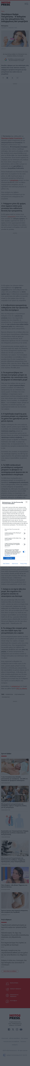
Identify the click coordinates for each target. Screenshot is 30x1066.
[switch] (24, 533)
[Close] (27, 502)
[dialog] (15, 533)
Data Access (15, 563)
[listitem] (15, 530)
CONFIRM (9, 558)
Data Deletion (6, 563)
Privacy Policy (23, 563)
